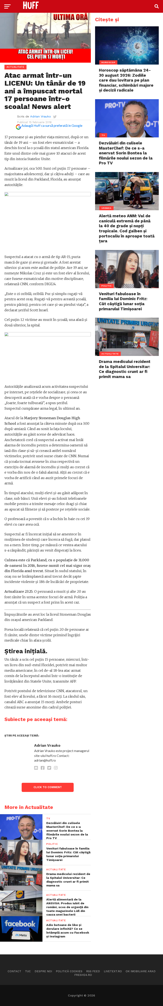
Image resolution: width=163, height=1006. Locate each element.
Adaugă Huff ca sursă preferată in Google (51, 125)
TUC (28, 971)
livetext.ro (113, 971)
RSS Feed (93, 971)
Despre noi (43, 971)
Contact (14, 971)
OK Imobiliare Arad (141, 971)
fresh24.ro (83, 974)
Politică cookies (69, 971)
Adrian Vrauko (40, 116)
